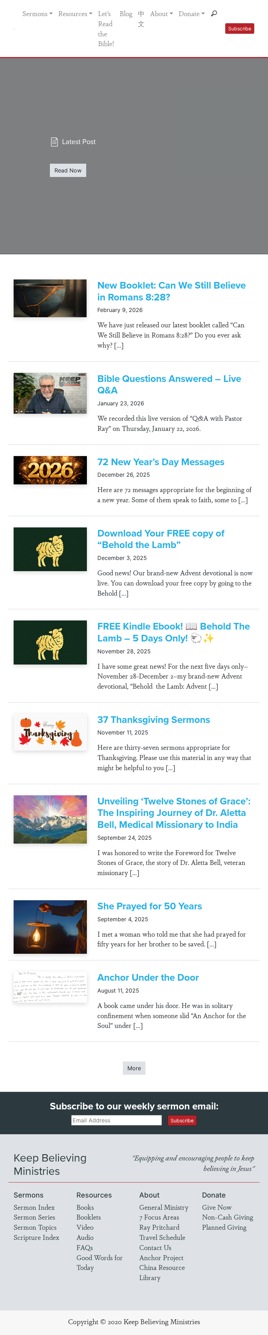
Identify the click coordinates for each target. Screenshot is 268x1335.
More (134, 1068)
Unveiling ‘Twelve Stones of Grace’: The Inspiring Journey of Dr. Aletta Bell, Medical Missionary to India (174, 813)
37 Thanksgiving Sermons (153, 719)
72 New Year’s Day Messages (160, 462)
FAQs (84, 1247)
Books (85, 1207)
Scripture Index (36, 1237)
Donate (189, 13)
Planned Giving (224, 1227)
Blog (126, 13)
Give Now (217, 1207)
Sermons (34, 13)
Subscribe (239, 28)
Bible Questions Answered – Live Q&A (169, 384)
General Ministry (163, 1207)
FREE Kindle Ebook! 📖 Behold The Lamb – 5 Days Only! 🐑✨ (173, 632)
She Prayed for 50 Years (149, 906)
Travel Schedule (162, 1237)
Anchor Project (161, 1257)
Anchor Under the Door (148, 977)
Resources (72, 13)
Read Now (68, 170)
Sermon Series (34, 1217)
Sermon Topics (35, 1227)
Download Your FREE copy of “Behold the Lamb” (160, 539)
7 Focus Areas (159, 1217)
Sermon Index (34, 1207)
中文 (141, 18)
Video (85, 1227)
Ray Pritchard (159, 1227)
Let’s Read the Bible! (106, 28)
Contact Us (155, 1247)
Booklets (88, 1217)
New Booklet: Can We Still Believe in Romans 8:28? (171, 291)
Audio (85, 1237)
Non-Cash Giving (227, 1217)
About (159, 13)
